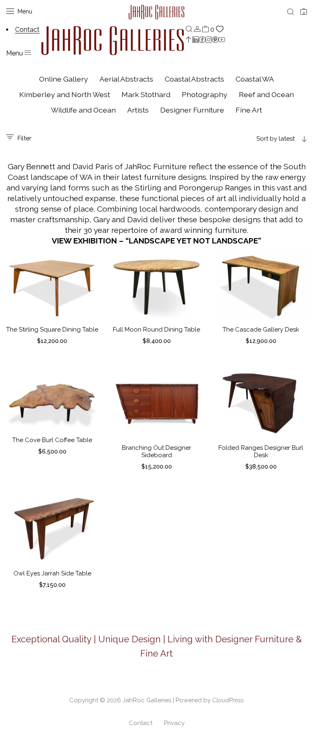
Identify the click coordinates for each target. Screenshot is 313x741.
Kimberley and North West (64, 94)
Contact (140, 723)
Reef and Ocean (266, 94)
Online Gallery (63, 79)
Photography (204, 94)
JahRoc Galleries (147, 700)
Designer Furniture (192, 110)
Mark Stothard (145, 94)
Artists (138, 110)
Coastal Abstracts (194, 79)
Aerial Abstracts (126, 79)
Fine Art (249, 110)
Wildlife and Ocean (83, 110)
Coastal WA (255, 79)
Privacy (174, 723)
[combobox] (261, 138)
